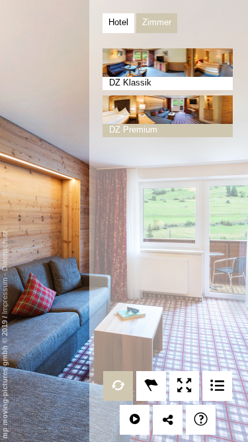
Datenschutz (5, 250)
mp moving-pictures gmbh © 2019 (5, 378)
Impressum (5, 296)
